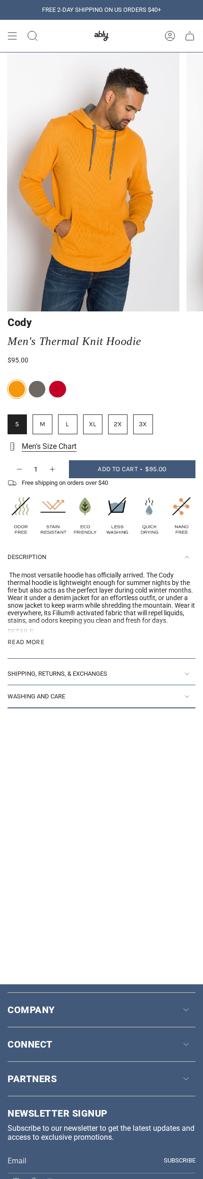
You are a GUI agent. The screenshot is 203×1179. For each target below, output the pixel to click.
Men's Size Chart (49, 446)
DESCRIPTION (27, 556)
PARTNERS (32, 1078)
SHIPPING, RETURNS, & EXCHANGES (57, 673)
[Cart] (190, 36)
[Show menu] (12, 36)
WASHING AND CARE (36, 696)
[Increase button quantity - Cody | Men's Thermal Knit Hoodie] (53, 469)
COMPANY (31, 1009)
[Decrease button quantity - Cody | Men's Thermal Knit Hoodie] (19, 469)
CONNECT (30, 1044)
